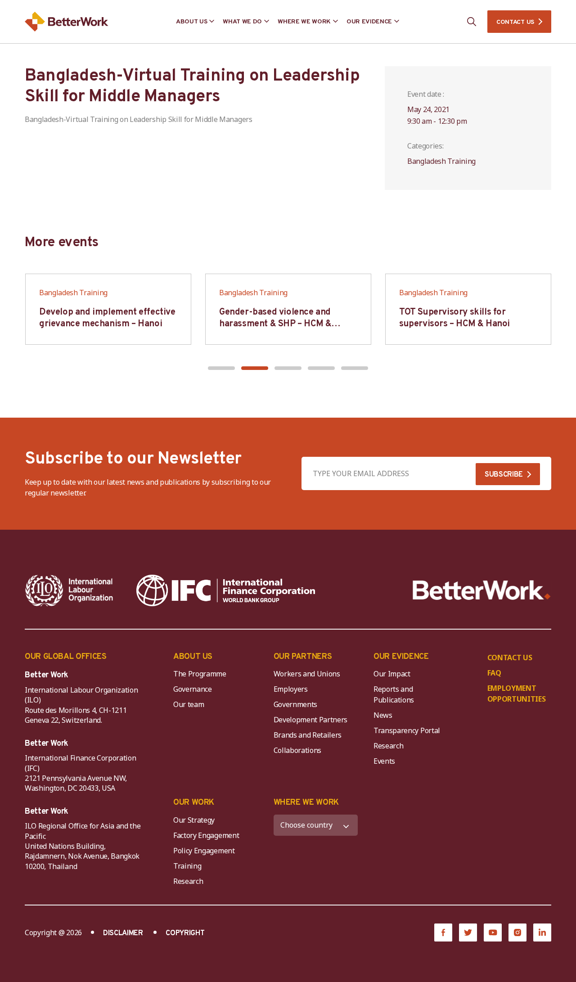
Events (384, 761)
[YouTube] (493, 932)
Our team (188, 704)
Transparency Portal (407, 730)
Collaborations (298, 750)
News (383, 715)
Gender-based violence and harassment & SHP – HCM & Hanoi (275, 324)
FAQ (494, 673)
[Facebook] (443, 932)
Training (187, 866)
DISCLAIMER (123, 933)
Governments (295, 704)
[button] (221, 368)
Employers (291, 689)
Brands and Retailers (308, 735)
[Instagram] (517, 932)
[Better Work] (481, 590)
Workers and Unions (307, 674)
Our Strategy (194, 820)
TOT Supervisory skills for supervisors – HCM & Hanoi (454, 318)
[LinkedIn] (542, 932)
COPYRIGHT (185, 933)
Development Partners (311, 720)
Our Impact (392, 674)
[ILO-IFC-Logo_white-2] (69, 590)
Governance (192, 689)
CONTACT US (515, 22)
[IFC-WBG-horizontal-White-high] (225, 590)
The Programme (199, 674)
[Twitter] (468, 932)
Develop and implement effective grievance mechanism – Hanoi (107, 318)
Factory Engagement (206, 835)
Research (388, 746)
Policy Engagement (205, 851)
